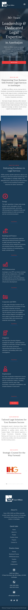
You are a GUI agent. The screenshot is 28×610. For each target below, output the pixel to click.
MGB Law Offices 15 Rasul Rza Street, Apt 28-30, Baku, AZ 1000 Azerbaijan (14, 575)
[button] (24, 4)
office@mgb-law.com (14, 595)
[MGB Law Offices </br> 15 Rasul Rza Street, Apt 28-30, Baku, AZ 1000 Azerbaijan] (14, 569)
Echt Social (23, 608)
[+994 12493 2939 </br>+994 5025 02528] (14, 582)
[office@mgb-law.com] (14, 592)
